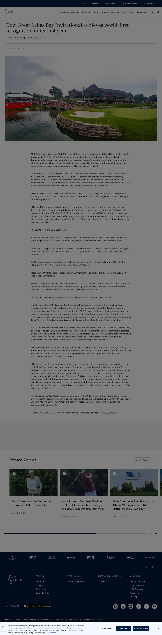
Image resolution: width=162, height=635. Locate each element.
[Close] (158, 628)
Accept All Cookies (141, 628)
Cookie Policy (52, 632)
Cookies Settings (106, 628)
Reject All (123, 628)
